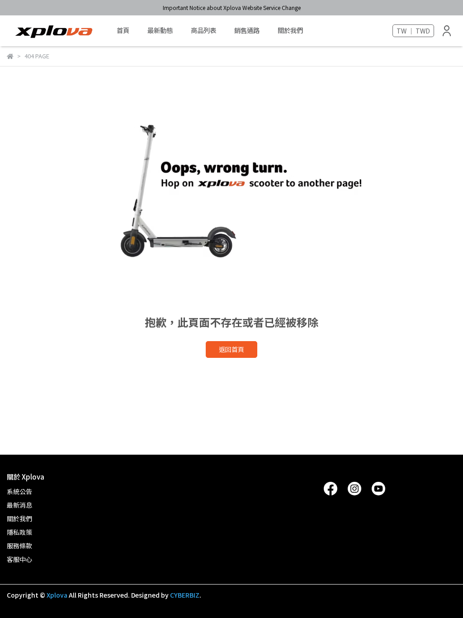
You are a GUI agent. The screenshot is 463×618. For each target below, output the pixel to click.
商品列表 (203, 30)
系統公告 (19, 491)
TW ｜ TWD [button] (413, 31)
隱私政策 (19, 532)
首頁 (123, 30)
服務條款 (19, 545)
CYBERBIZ (184, 594)
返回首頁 (231, 349)
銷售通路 (247, 30)
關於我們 (290, 30)
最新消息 (19, 504)
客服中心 (19, 559)
